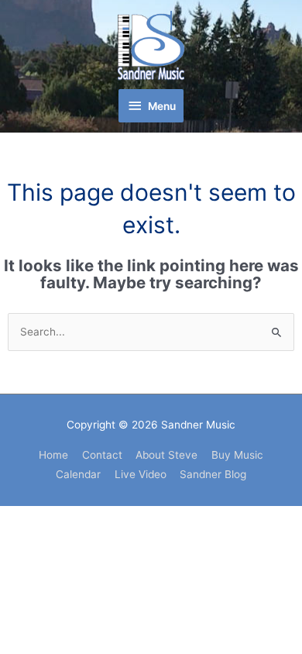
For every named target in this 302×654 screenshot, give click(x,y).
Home (53, 455)
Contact (102, 455)
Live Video (140, 474)
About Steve (166, 455)
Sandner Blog (213, 474)
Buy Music (237, 455)
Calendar (78, 474)
